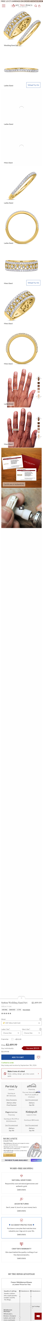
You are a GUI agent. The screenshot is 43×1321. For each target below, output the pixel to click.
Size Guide (40, 1029)
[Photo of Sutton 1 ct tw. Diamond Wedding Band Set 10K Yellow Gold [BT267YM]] (21, 267)
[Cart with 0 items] (40, 5)
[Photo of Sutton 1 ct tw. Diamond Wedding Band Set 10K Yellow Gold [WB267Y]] (21, 29)
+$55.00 (18, 1039)
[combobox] (21, 1023)
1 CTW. (19, 1009)
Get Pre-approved (31, 1100)
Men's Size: (26, 1029)
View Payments (11, 1100)
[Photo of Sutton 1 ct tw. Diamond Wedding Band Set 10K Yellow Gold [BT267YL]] (21, 69)
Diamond (12, 1009)
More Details (26, 1009)
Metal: (3, 1019)
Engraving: (5, 1039)
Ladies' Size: (5, 1029)
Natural (4, 1009)
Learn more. (21, 1189)
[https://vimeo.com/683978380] (21, 508)
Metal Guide (40, 1019)
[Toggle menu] (3, 6)
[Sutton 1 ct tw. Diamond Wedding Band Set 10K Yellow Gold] (21, 468)
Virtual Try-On (33, 85)
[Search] (36, 5)
